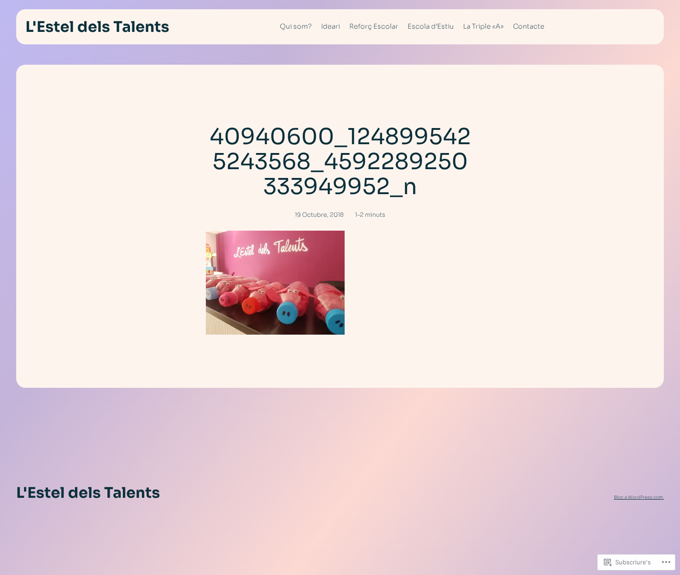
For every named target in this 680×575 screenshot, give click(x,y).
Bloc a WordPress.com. (639, 497)
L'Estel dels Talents (97, 27)
